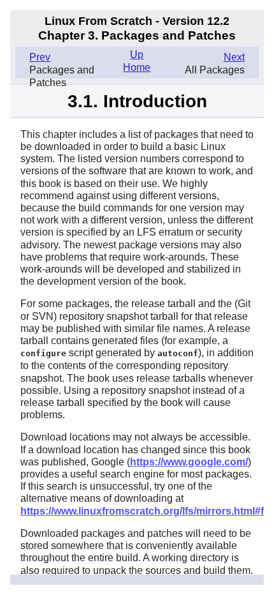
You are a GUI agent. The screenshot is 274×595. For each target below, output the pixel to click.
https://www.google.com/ (189, 461)
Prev (39, 57)
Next (234, 57)
